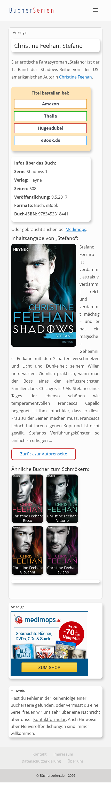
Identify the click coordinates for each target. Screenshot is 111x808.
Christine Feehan (75, 77)
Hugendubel (50, 128)
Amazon (50, 104)
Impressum (63, 754)
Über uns (76, 761)
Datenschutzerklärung (41, 761)
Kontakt (40, 754)
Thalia (50, 116)
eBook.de (50, 140)
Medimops (76, 229)
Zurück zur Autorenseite (43, 454)
